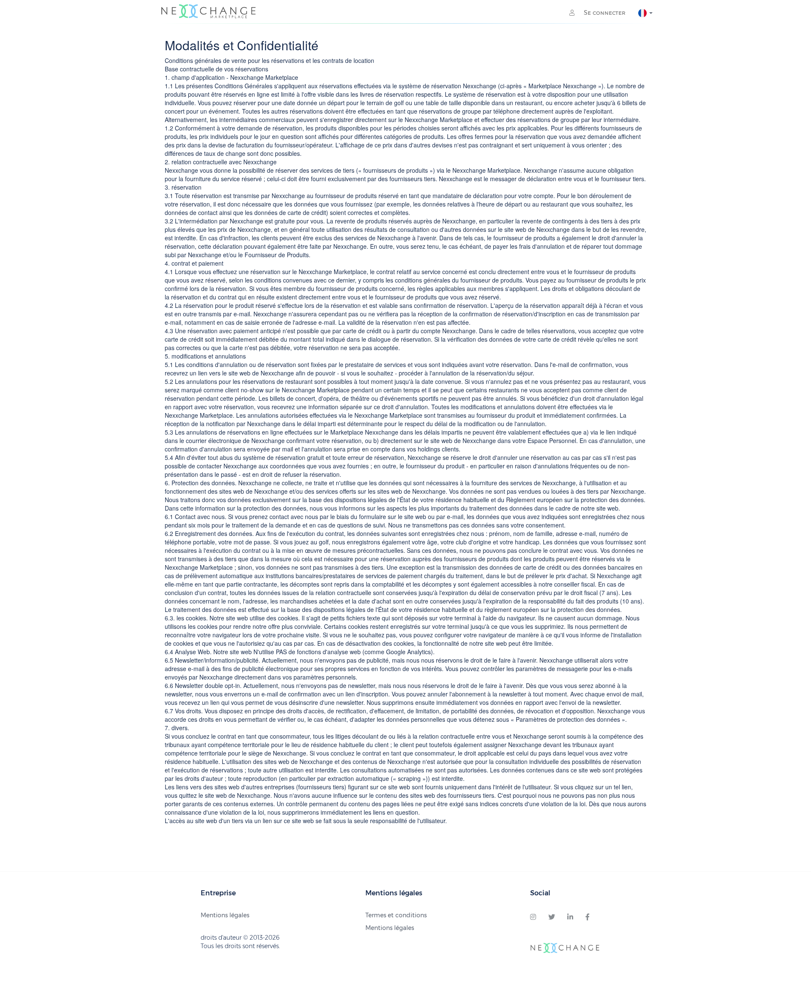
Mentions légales (225, 915)
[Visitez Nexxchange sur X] (551, 917)
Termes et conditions (396, 915)
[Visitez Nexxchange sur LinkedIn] (570, 917)
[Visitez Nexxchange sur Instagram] (533, 917)
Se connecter (604, 12)
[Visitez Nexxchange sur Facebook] (587, 917)
